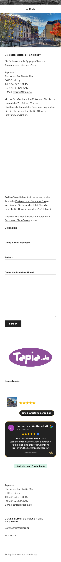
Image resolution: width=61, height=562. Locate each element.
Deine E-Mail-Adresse (17, 242)
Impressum (11, 535)
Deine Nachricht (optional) (19, 272)
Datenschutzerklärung (17, 528)
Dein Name (11, 227)
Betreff (9, 257)
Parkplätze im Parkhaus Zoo (30, 201)
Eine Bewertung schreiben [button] (36, 413)
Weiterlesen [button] (30, 452)
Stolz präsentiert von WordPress (21, 554)
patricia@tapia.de (22, 92)
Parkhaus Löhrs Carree (17, 220)
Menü (32, 8)
